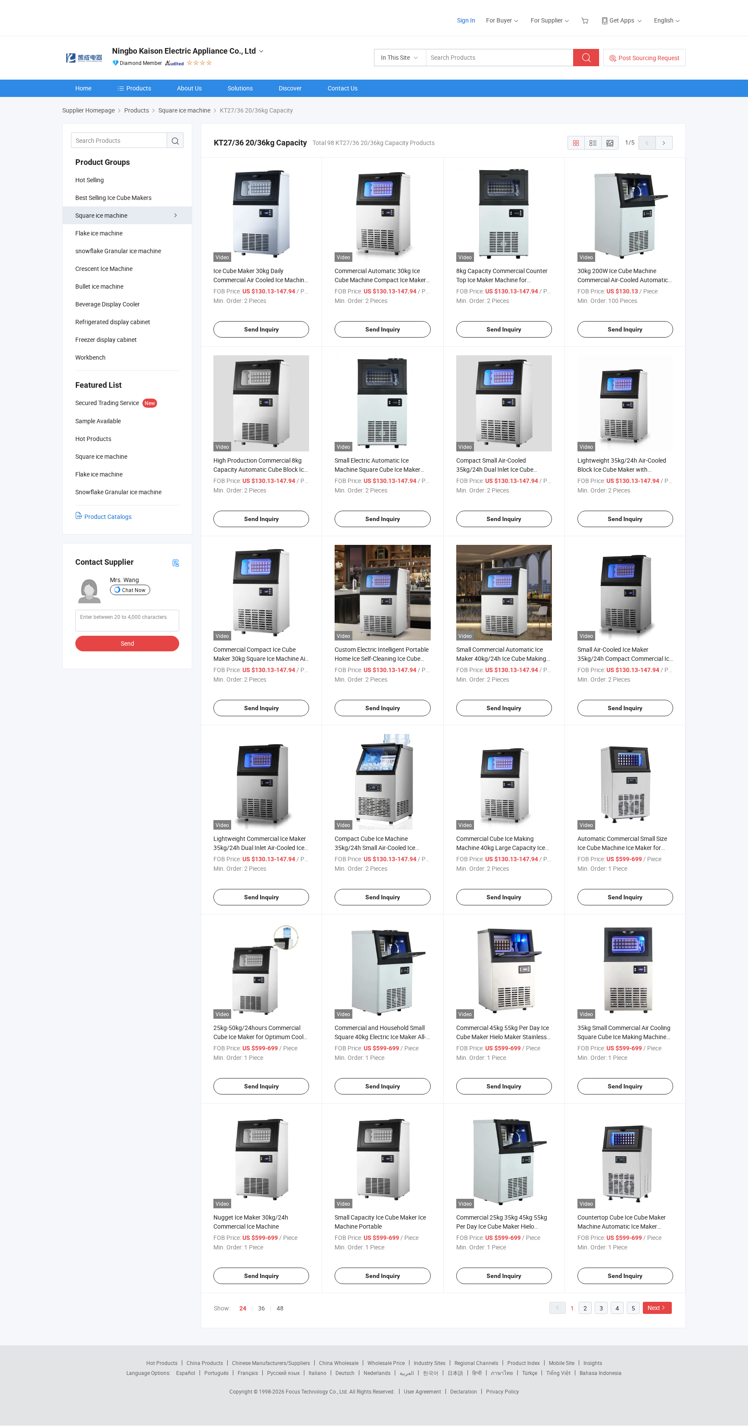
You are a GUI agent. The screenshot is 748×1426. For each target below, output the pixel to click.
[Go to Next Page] (664, 142)
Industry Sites (429, 1362)
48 (280, 1308)
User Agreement (422, 1391)
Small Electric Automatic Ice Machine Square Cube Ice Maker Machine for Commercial (377, 469)
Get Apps (621, 20)
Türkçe (529, 1372)
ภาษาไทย (502, 1372)
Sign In (466, 20)
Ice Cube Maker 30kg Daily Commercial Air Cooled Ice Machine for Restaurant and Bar (260, 280)
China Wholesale (338, 1362)
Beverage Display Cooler (107, 304)
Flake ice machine (99, 233)
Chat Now (133, 589)
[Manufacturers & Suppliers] (118, 17)
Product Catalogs (108, 516)
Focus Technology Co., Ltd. (317, 1391)
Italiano (317, 1372)
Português (216, 1372)
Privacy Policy (502, 1391)
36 (261, 1308)
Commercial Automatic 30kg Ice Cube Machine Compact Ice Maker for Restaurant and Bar (380, 280)
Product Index (523, 1362)
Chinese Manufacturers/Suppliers (271, 1362)
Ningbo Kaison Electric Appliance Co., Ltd (184, 50)
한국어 (430, 1372)
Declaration (463, 1391)
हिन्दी (477, 1372)
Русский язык (283, 1372)
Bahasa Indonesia (601, 1372)
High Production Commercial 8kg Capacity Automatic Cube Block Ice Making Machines (260, 469)
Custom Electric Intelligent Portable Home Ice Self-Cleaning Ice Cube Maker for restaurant (382, 658)
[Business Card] (175, 562)
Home (83, 88)
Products (138, 88)
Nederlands (377, 1372)
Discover (290, 88)
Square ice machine (101, 215)
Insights (593, 1362)
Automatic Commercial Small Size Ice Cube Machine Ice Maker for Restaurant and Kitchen (622, 847)
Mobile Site (561, 1362)
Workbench (90, 357)
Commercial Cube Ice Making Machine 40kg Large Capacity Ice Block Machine (500, 847)
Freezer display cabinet (106, 339)
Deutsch (345, 1372)
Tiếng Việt (558, 1372)
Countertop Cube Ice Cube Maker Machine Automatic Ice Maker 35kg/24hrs (621, 1226)
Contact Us (343, 88)
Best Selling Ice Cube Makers (113, 197)
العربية (407, 1372)
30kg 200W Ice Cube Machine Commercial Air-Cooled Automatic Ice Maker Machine (622, 280)
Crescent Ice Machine (103, 268)
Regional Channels (476, 1362)
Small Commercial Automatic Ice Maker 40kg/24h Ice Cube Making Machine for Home (501, 658)
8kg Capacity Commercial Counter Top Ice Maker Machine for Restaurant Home (502, 280)
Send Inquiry (261, 329)
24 (242, 1308)
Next (654, 1308)
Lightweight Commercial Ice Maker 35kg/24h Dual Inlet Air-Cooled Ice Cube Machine (259, 847)
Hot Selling (89, 180)
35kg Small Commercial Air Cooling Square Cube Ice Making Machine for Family (624, 1037)
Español (185, 1372)
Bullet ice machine (99, 286)
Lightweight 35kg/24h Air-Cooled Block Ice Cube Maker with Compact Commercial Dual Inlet (621, 469)
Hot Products (161, 1362)
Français (248, 1372)
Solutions (240, 88)
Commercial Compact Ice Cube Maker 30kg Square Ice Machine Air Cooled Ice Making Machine (260, 658)
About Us (189, 88)
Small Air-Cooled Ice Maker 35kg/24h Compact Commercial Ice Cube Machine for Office (624, 658)
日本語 (455, 1372)
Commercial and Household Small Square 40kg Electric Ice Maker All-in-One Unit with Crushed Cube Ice (380, 1037)
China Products (205, 1362)
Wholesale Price (386, 1362)
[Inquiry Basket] (585, 20)
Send (127, 643)
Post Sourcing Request (649, 58)
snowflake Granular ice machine (118, 251)
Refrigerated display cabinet (112, 322)
